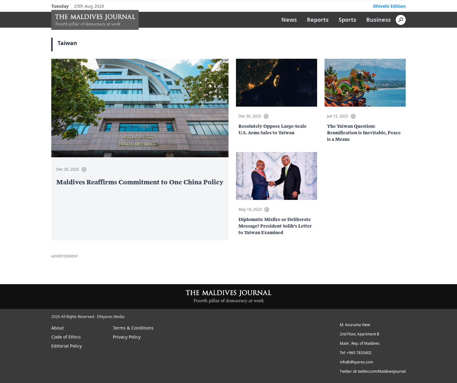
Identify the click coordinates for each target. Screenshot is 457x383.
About (57, 328)
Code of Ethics (66, 337)
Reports (318, 19)
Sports (347, 19)
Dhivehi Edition (389, 6)
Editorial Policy (66, 346)
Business (378, 19)
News (289, 19)
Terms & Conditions (133, 328)
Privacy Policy (127, 337)
